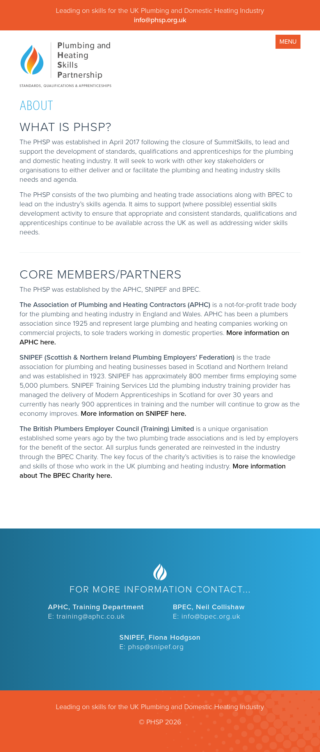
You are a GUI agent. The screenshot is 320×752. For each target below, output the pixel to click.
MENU (288, 42)
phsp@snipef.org (156, 646)
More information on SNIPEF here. (133, 413)
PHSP (65, 64)
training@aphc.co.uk (91, 616)
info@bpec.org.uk (210, 616)
